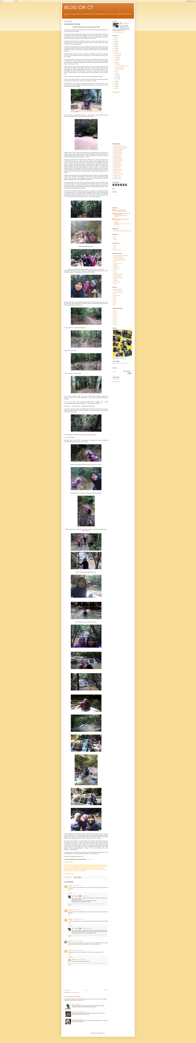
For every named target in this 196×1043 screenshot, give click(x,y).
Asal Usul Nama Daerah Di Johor (122, 65)
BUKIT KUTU (116, 172)
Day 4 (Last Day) (117, 249)
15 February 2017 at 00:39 (78, 919)
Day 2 (115, 246)
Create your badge (123, 363)
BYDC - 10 (116, 324)
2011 (115, 88)
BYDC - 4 (116, 315)
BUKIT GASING (117, 163)
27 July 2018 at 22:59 (80, 959)
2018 (115, 48)
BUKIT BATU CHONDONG (119, 149)
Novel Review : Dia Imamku (77, 1019)
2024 (115, 39)
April (116, 73)
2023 (115, 41)
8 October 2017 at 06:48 (78, 940)
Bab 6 (115, 303)
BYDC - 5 (116, 316)
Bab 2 (115, 297)
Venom (115, 261)
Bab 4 (115, 300)
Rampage (116, 266)
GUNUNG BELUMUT (118, 158)
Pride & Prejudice (117, 282)
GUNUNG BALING (117, 156)
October (117, 57)
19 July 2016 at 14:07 (77, 909)
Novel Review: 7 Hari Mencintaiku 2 (79, 1011)
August (116, 59)
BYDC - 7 (116, 319)
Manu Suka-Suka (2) (118, 290)
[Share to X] (77, 877)
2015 (115, 81)
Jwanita (115, 283)
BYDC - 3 (116, 313)
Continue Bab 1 (117, 295)
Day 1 (115, 245)
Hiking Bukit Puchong (119, 69)
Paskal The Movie (117, 263)
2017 (115, 50)
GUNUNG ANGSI (117, 177)
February (117, 77)
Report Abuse (116, 92)
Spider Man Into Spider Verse (120, 258)
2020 (115, 44)
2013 (115, 84)
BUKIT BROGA (117, 167)
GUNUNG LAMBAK (118, 153)
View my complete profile (118, 32)
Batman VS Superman (118, 274)
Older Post (105, 990)
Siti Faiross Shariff (116, 363)
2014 (115, 82)
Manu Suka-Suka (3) (118, 292)
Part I (115, 236)
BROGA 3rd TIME (117, 170)
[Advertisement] (122, 118)
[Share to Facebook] (79, 877)
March (116, 75)
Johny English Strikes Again (119, 260)
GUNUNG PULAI (117, 155)
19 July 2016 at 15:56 (85, 896)
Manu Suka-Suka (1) (118, 289)
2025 (115, 37)
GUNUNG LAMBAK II (118, 150)
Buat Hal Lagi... (118, 64)
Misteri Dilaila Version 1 (118, 257)
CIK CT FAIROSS (75, 896)
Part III (115, 239)
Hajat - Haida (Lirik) (76, 1004)
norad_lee (70, 940)
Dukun (115, 269)
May (116, 71)
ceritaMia (116, 222)
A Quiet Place (116, 268)
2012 (115, 86)
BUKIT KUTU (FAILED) (118, 174)
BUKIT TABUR (117, 175)
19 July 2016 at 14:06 (77, 885)
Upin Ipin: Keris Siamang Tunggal (121, 255)
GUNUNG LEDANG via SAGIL (120, 145)
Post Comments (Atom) (75, 992)
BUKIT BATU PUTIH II (118, 160)
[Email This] (74, 877)
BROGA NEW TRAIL (118, 152)
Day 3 (115, 248)
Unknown (70, 885)
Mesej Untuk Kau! (117, 220)
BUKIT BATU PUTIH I (118, 161)
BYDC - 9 (116, 322)
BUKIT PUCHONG (117, 164)
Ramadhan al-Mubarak (119, 67)
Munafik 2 (116, 264)
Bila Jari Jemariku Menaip (119, 210)
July (116, 60)
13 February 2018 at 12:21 (78, 950)
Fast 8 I (115, 272)
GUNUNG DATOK (117, 178)
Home (86, 990)
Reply (69, 890)
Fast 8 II (115, 271)
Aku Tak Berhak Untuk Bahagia (72, 996)
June (116, 62)
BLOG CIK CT (78, 7)
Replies (71, 893)
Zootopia (115, 280)
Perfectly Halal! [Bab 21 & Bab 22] (120, 211)
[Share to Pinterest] (80, 877)
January (117, 78)
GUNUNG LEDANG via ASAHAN (120, 147)
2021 (115, 43)
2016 (115, 52)
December (117, 53)
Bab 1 (115, 293)
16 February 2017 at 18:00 (86, 928)
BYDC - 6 (116, 318)
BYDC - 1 (116, 310)
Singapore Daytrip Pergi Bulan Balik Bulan (122, 230)
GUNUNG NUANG (117, 166)
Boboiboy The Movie (118, 277)
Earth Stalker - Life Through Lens (121, 219)
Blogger (103, 1033)
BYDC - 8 (116, 321)
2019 (115, 46)
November (117, 55)
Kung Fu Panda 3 (117, 275)
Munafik (115, 278)
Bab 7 (115, 304)
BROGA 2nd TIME (117, 169)
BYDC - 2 (116, 312)
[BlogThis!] (76, 877)
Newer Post (67, 990)
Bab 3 (115, 298)
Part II (115, 238)
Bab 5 (115, 301)
